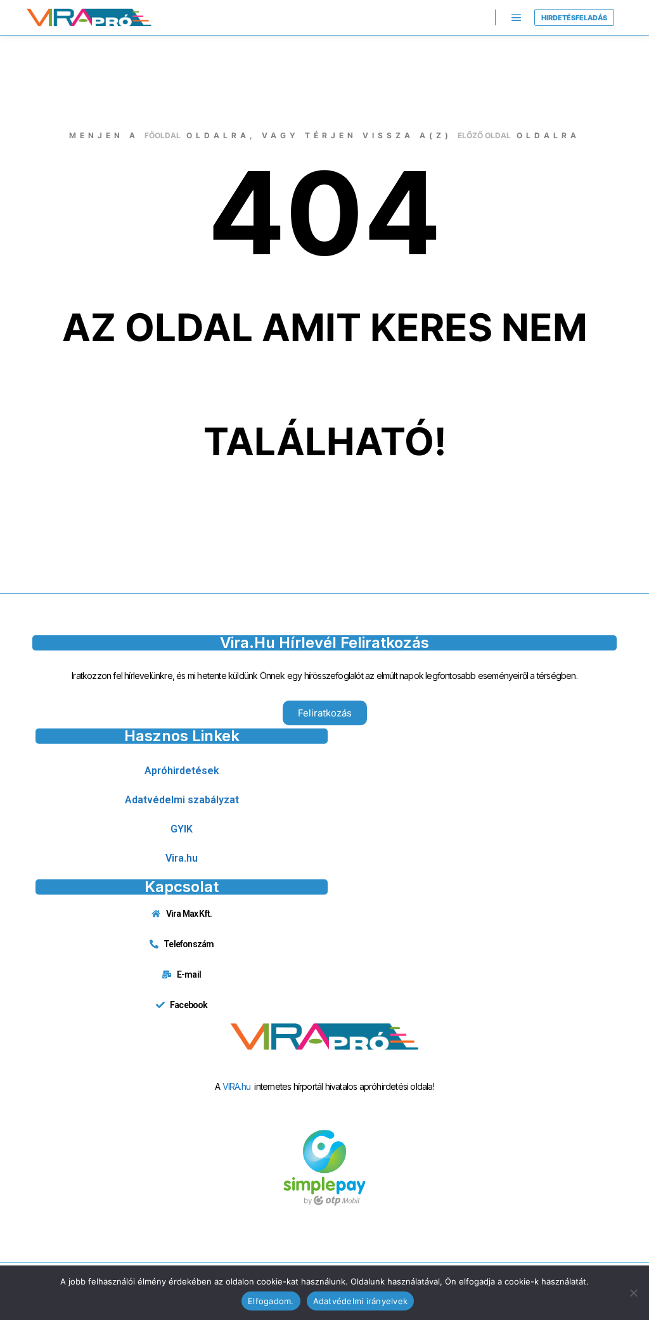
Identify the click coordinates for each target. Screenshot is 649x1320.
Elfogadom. (271, 1301)
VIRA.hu (236, 1086)
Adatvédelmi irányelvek (360, 1301)
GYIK (181, 829)
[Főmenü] (516, 18)
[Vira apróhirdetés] (88, 17)
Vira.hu (181, 858)
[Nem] (633, 1292)
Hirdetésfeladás (574, 17)
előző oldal (484, 135)
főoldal (163, 135)
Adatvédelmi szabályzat (182, 800)
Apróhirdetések (182, 771)
